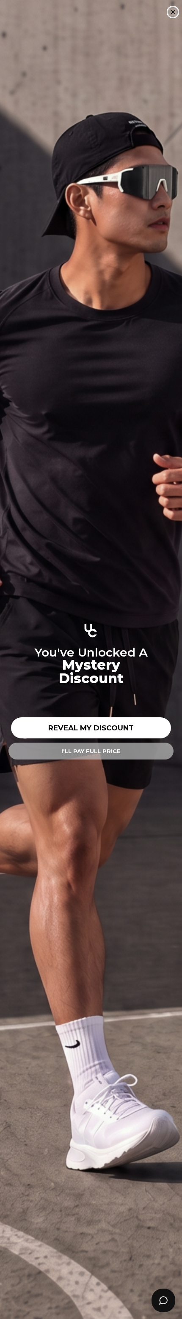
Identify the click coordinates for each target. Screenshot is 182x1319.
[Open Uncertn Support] (163, 1300)
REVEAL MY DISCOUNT (91, 728)
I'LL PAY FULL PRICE (91, 751)
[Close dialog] (173, 12)
